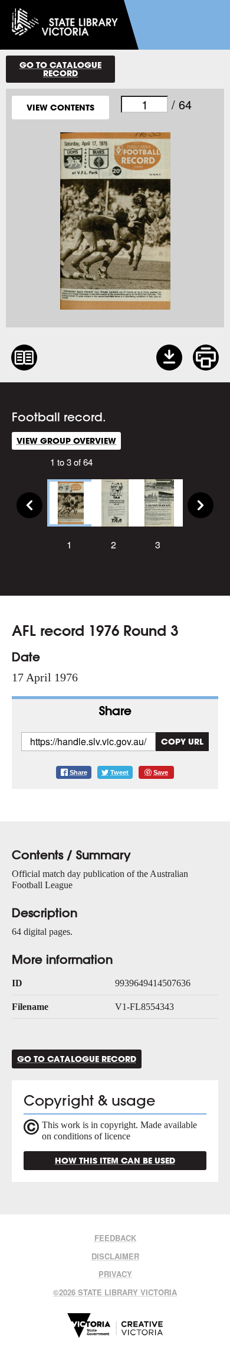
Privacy (115, 1273)
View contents (60, 107)
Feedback (115, 1237)
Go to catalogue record (60, 69)
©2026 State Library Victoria (115, 1292)
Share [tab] (115, 710)
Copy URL (182, 741)
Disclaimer (115, 1256)
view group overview (66, 440)
